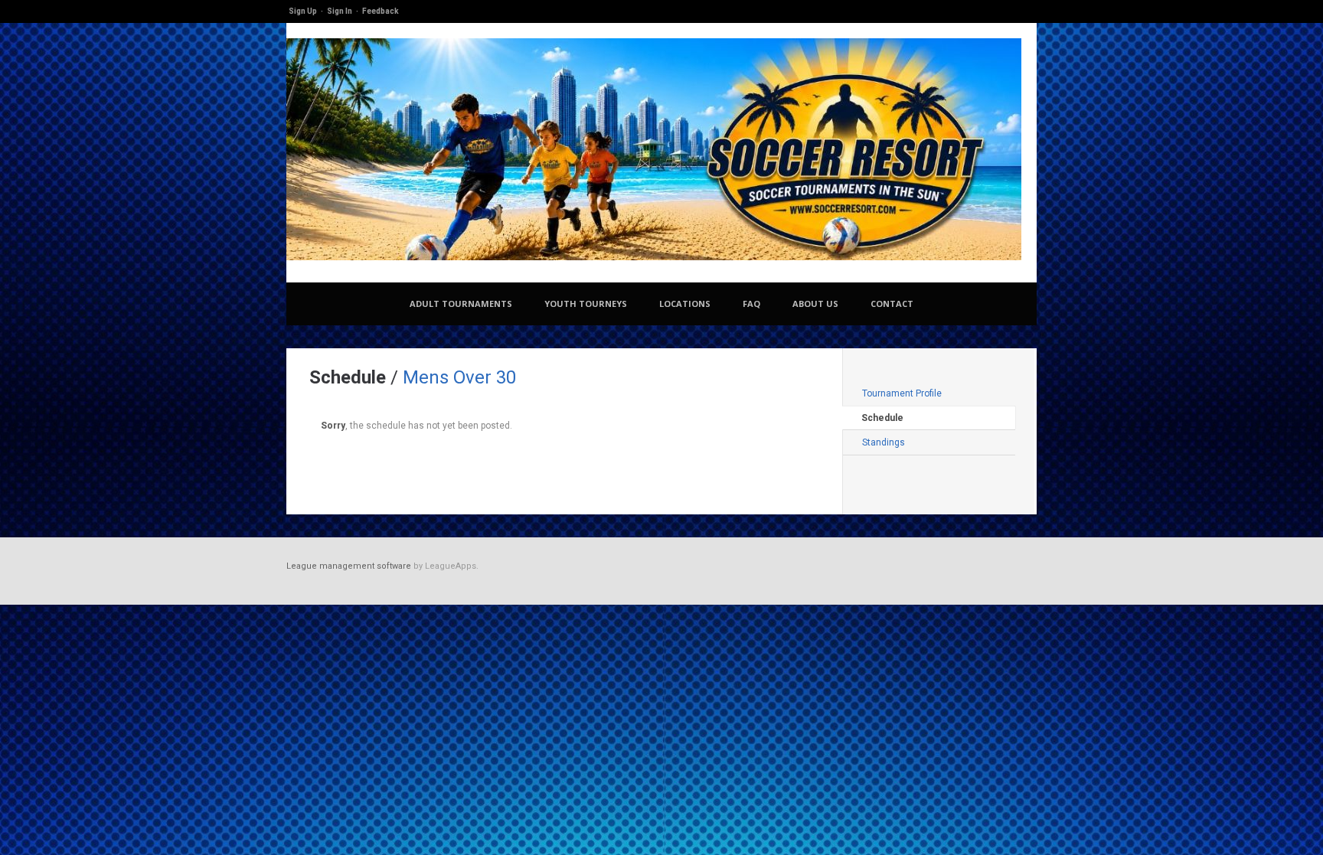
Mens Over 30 (459, 377)
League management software (348, 566)
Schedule (882, 418)
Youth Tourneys (585, 303)
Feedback (380, 11)
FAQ (751, 303)
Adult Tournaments (461, 303)
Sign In (339, 11)
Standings (883, 442)
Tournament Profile (902, 393)
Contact (892, 303)
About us (815, 303)
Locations (684, 303)
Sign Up (303, 11)
